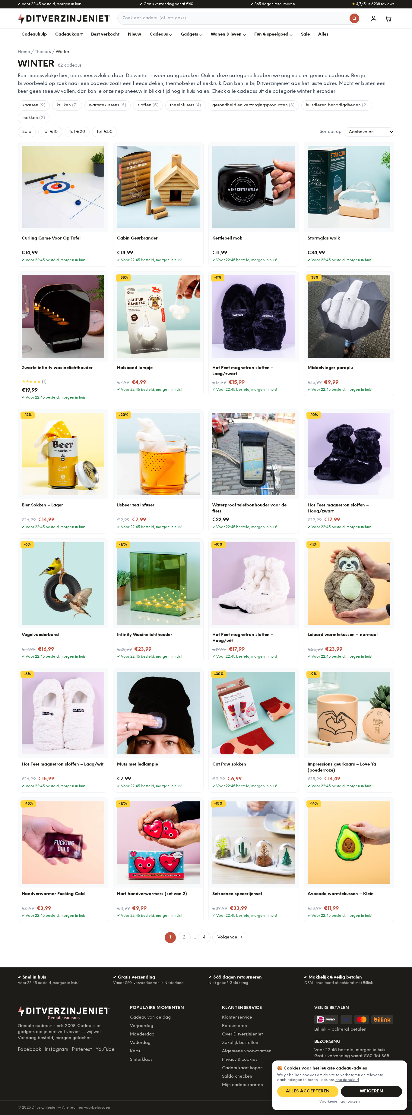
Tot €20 (77, 132)
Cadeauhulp (34, 34)
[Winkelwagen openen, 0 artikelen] (388, 18)
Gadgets (189, 34)
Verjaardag (141, 1026)
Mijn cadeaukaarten (242, 1085)
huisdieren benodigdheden (337, 105)
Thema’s (43, 52)
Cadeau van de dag (150, 1017)
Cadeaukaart (69, 34)
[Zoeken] (354, 18)
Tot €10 (50, 132)
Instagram (56, 1049)
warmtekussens (107, 105)
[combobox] (238, 18)
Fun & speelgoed (271, 34)
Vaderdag (140, 1043)
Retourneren (234, 1026)
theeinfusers (185, 105)
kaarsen (33, 105)
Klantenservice (237, 1017)
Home (24, 52)
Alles (323, 34)
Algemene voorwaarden (246, 1051)
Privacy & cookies (239, 1059)
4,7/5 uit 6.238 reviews (373, 4)
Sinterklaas (141, 1059)
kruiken (67, 105)
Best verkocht (105, 34)
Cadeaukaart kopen (242, 1068)
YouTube (105, 1049)
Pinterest (82, 1049)
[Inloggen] (374, 18)
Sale (305, 34)
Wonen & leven (226, 34)
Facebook (29, 1049)
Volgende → (229, 937)
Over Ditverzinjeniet (242, 1034)
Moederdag (142, 1034)
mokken (33, 118)
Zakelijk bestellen (240, 1043)
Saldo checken (237, 1076)
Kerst (135, 1051)
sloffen (148, 105)
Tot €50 (105, 132)
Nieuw (134, 34)
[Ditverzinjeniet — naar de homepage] (64, 18)
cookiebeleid (347, 1080)
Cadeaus (159, 34)
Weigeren (371, 1091)
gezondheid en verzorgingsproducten (253, 105)
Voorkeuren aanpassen (339, 1102)
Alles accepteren (308, 1091)
